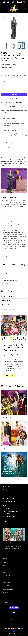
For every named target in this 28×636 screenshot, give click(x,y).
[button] (2, 8)
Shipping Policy (7, 579)
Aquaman (5, 479)
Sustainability (6, 592)
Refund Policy (6, 582)
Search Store (10, 375)
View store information (9, 106)
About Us (5, 565)
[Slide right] (26, 46)
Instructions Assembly (8, 575)
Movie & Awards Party (8, 418)
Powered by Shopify (18, 633)
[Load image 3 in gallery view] (21, 45)
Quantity (3, 81)
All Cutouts (6, 448)
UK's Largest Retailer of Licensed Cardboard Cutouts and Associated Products (12, 548)
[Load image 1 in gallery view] (6, 45)
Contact (5, 569)
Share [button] (4, 253)
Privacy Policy (6, 585)
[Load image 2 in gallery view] (14, 45)
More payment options (14, 98)
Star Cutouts (11, 633)
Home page (6, 572)
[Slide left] (1, 46)
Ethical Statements (8, 589)
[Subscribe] (23, 602)
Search (4, 562)
